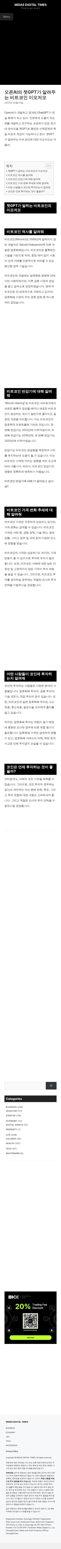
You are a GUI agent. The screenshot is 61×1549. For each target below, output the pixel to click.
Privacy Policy (12, 1451)
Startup (11, 1115)
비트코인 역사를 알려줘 (20, 175)
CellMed (11, 1138)
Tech (9, 1148)
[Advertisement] (30, 52)
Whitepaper (13, 1153)
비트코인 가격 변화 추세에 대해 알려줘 (28, 183)
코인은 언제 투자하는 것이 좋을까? (26, 191)
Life (8, 1135)
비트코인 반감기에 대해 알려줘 (24, 179)
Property (11, 1129)
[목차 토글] (47, 165)
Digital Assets (14, 1125)
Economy (11, 1121)
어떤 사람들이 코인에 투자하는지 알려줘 (29, 187)
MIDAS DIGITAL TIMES (31, 5)
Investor (11, 1111)
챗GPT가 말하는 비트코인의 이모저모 (28, 170)
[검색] (51, 1086)
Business (11, 1107)
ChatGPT (43, 112)
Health (10, 1143)
